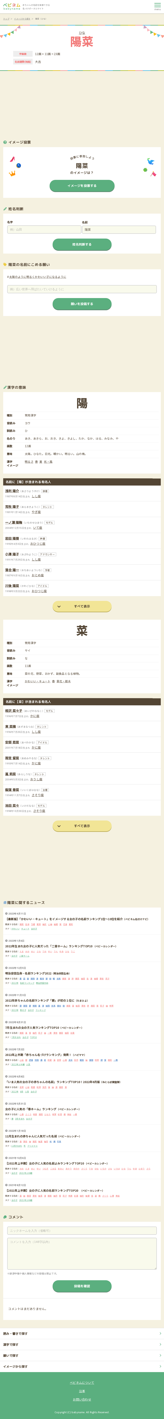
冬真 (59, 1141)
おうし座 (36, 779)
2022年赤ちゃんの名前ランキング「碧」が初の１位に (40, 1000)
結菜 (83, 978)
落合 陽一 (12, 569)
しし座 (36, 496)
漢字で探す (10, 1344)
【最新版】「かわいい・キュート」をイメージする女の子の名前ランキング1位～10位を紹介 (64, 919)
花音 (65, 924)
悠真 (59, 978)
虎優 (31, 1059)
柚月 (46, 1141)
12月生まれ (16, 1145)
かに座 (34, 716)
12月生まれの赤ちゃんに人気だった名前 (31, 1136)
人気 (28, 1064)
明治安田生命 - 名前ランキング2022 (28, 973)
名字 (10, 222)
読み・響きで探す (15, 1333)
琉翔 (37, 1059)
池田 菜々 (12, 805)
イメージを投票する (82, 185)
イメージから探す (22, 18)
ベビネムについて (82, 1382)
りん (56, 951)
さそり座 (38, 795)
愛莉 (71, 924)
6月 (21, 1091)
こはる (53, 1168)
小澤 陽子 (12, 554)
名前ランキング (27, 982)
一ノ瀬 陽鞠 (13, 522)
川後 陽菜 (12, 585)
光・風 (48, 462)
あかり (69, 1168)
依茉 (59, 1059)
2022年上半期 (18, 1064)
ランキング (41, 1010)
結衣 (44, 924)
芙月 (76, 1059)
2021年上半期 (25, 1172)
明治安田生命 (42, 982)
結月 (35, 1032)
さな (39, 951)
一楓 (116, 1059)
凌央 (70, 1059)
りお (44, 951)
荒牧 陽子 (12, 506)
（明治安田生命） (61, 973)
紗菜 (60, 1114)
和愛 (50, 1059)
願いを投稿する (82, 303)
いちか (103, 1168)
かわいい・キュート (37, 681)
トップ (6, 18)
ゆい (50, 951)
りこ (73, 951)
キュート (25, 928)
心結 (50, 924)
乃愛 (33, 924)
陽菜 (22, 924)
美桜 (69, 1114)
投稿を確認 (82, 1286)
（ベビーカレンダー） (105, 946)
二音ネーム (24, 955)
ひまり (142, 1168)
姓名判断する (82, 244)
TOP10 (33, 1037)
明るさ (29, 462)
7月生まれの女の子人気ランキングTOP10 (32, 1028)
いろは (117, 1168)
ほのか (76, 1168)
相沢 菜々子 (13, 710)
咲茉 (111, 1005)
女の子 (34, 928)
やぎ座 (36, 512)
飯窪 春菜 (12, 789)
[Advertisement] (82, 103)
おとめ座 (38, 575)
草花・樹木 (64, 681)
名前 (85, 222)
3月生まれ (19, 1118)
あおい (61, 1168)
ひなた (47, 1114)
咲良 (35, 1114)
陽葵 (64, 978)
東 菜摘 (10, 726)
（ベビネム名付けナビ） (136, 919)
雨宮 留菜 (12, 757)
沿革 (82, 1391)
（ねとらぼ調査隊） (111, 1082)
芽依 (102, 978)
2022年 (14, 982)
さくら (28, 1114)
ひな (82, 32)
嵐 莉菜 (10, 773)
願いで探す (10, 1355)
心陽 (65, 1059)
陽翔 (33, 978)
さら (148, 1168)
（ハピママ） (79, 1054)
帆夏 (33, 1087)
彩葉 (72, 1032)
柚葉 (40, 1141)
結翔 (48, 1005)
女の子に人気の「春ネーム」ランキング (31, 1109)
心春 (22, 1114)
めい (33, 951)
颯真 (42, 978)
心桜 (22, 1059)
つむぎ (45, 1168)
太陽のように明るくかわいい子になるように (37, 277)
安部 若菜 (12, 742)
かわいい (15, 928)
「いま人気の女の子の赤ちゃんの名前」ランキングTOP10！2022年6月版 (52, 1082)
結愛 (56, 924)
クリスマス (32, 1145)
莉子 (107, 978)
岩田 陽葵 (12, 538)
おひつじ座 (37, 543)
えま (22, 951)
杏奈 (27, 924)
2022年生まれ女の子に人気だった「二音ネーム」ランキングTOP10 (49, 946)
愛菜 (39, 924)
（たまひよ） (82, 1000)
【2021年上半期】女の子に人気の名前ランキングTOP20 (43, 1190)
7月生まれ (16, 1037)
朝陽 (35, 1005)
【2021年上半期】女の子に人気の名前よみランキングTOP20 (45, 1163)
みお (27, 951)
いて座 (37, 527)
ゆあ (61, 951)
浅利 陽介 (12, 490)
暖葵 (82, 1059)
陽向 (59, 1005)
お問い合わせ (82, 1399)
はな (97, 1168)
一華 (50, 1032)
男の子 (23, 1010)
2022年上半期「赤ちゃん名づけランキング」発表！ (38, 1055)
